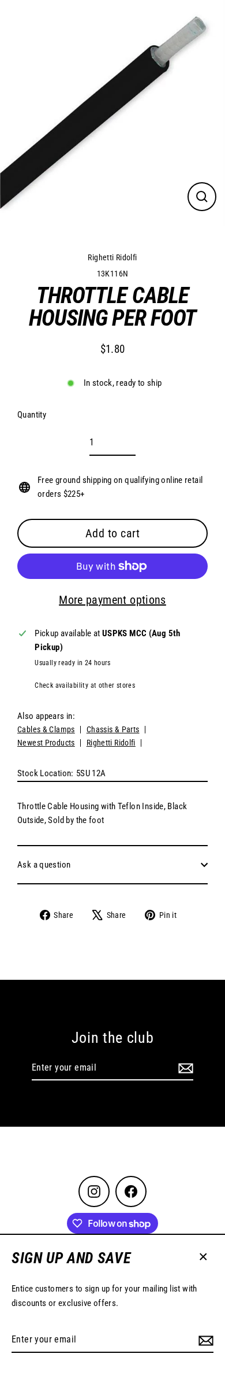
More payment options (112, 600)
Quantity (31, 415)
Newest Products (46, 742)
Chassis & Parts (113, 729)
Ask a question (43, 864)
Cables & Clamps (46, 729)
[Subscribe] (204, 1340)
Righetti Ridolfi (112, 257)
